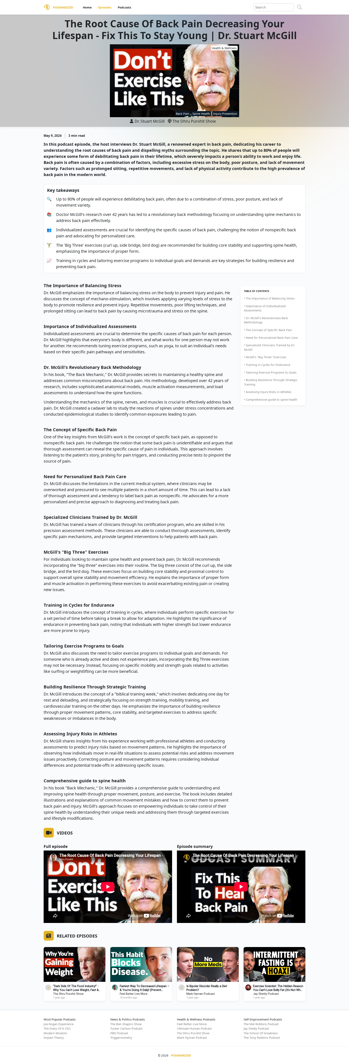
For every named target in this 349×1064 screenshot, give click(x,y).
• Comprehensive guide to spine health (270, 399)
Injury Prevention (225, 114)
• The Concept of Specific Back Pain (268, 330)
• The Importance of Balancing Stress (269, 298)
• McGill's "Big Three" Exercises (265, 357)
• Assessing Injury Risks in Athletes (267, 392)
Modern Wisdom (55, 1033)
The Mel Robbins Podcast (261, 1024)
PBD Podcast (119, 1033)
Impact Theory (54, 1037)
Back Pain (182, 114)
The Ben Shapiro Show (126, 1024)
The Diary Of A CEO (57, 1028)
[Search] (299, 7)
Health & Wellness (224, 48)
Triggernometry (121, 1037)
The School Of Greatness (261, 1033)
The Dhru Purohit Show (193, 121)
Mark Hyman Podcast (200, 994)
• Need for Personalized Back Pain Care (271, 338)
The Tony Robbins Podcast (262, 1037)
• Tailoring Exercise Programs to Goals (270, 372)
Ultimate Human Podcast (194, 1028)
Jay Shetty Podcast (266, 994)
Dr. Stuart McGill (150, 121)
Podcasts (124, 7)
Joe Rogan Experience (59, 1024)
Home (87, 7)
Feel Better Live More (133, 994)
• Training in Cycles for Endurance (267, 365)
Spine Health (201, 114)
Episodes (104, 7)
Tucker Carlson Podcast (126, 1028)
